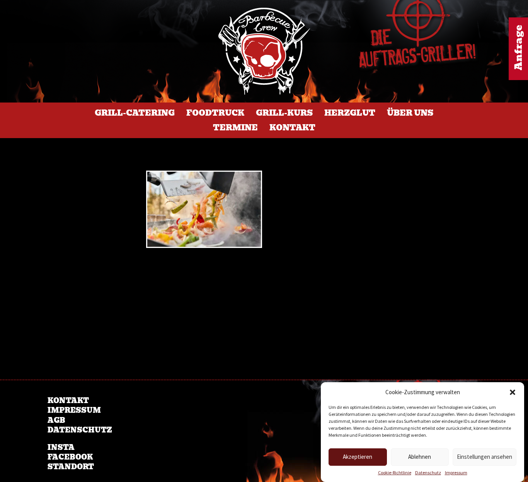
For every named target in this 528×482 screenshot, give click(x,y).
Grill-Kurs (284, 113)
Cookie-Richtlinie (394, 472)
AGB (56, 420)
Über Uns (410, 113)
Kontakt (292, 127)
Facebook (70, 457)
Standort (71, 466)
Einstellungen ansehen (484, 457)
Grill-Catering (135, 113)
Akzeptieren (357, 457)
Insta (61, 447)
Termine (235, 127)
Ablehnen (419, 457)
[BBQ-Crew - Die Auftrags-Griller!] (264, 51)
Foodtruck (215, 113)
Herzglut (349, 113)
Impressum (456, 472)
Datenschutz (428, 472)
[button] (512, 392)
